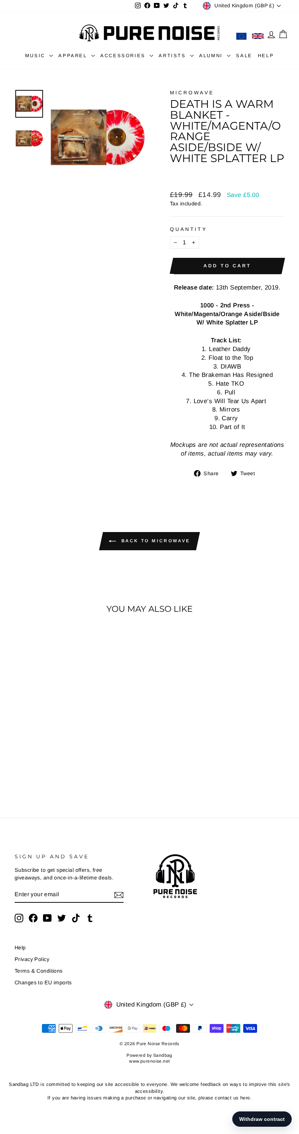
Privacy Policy (32, 959)
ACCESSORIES (124, 55)
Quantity (188, 229)
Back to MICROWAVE (154, 540)
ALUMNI (212, 55)
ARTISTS (173, 55)
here (245, 1097)
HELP (266, 55)
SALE (244, 55)
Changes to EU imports (43, 982)
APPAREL (73, 55)
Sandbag (162, 1055)
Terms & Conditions (39, 971)
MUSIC (36, 55)
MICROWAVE (192, 92)
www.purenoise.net (149, 1061)
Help (20, 947)
